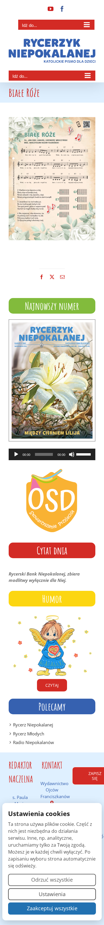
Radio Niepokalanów (33, 742)
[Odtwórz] (16, 454)
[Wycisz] (72, 454)
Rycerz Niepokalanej (33, 725)
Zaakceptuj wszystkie (52, 908)
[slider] (84, 454)
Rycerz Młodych (28, 734)
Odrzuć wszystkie (52, 879)
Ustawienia (52, 894)
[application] (52, 454)
